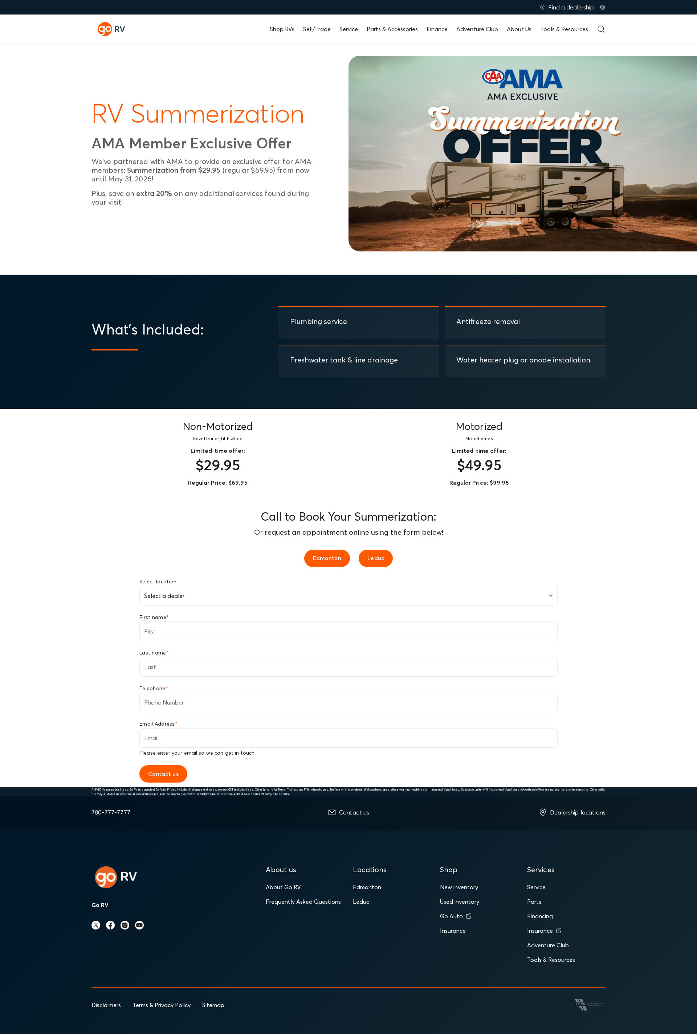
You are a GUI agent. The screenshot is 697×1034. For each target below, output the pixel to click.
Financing (540, 916)
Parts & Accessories (392, 29)
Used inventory (459, 901)
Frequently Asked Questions (303, 901)
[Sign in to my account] (603, 7)
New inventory (459, 887)
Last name (154, 653)
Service (348, 29)
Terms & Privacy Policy (162, 1005)
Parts (534, 901)
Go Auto (451, 916)
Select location (157, 581)
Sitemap (213, 1005)
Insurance (453, 930)
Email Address (158, 724)
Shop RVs (282, 29)
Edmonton (367, 887)
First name (154, 617)
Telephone (153, 688)
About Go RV (283, 887)
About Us (519, 29)
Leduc (361, 901)
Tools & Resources (564, 29)
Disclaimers (106, 1005)
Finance (437, 29)
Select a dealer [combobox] (164, 595)
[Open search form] (601, 29)
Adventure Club (477, 29)
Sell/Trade (317, 29)
